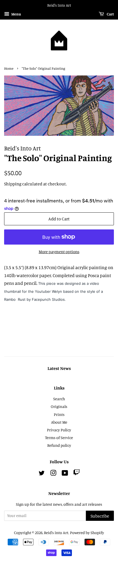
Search (59, 398)
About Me (59, 422)
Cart (110, 14)
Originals (59, 406)
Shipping (12, 183)
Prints (59, 414)
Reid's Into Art (56, 532)
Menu (16, 14)
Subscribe (100, 516)
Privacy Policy (59, 429)
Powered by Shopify (87, 532)
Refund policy (59, 445)
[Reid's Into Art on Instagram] (53, 474)
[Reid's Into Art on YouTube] (65, 474)
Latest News (59, 368)
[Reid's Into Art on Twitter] (42, 474)
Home (8, 68)
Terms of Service (59, 437)
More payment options (59, 251)
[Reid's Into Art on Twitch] (77, 474)
